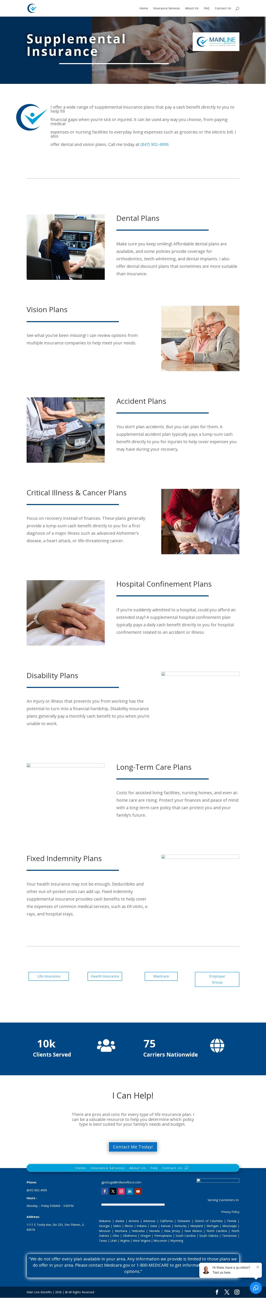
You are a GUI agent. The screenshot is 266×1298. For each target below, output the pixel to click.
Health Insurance (105, 976)
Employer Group (217, 979)
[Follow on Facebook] (104, 1191)
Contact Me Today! (133, 1147)
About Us (191, 8)
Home (143, 8)
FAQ (206, 8)
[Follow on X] (113, 1191)
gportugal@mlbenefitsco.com (121, 1182)
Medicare (161, 976)
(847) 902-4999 (154, 144)
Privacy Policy (230, 1212)
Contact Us (223, 8)
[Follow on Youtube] (138, 1191)
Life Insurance (48, 976)
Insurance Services (166, 8)
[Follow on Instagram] (121, 1191)
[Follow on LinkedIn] (129, 1191)
